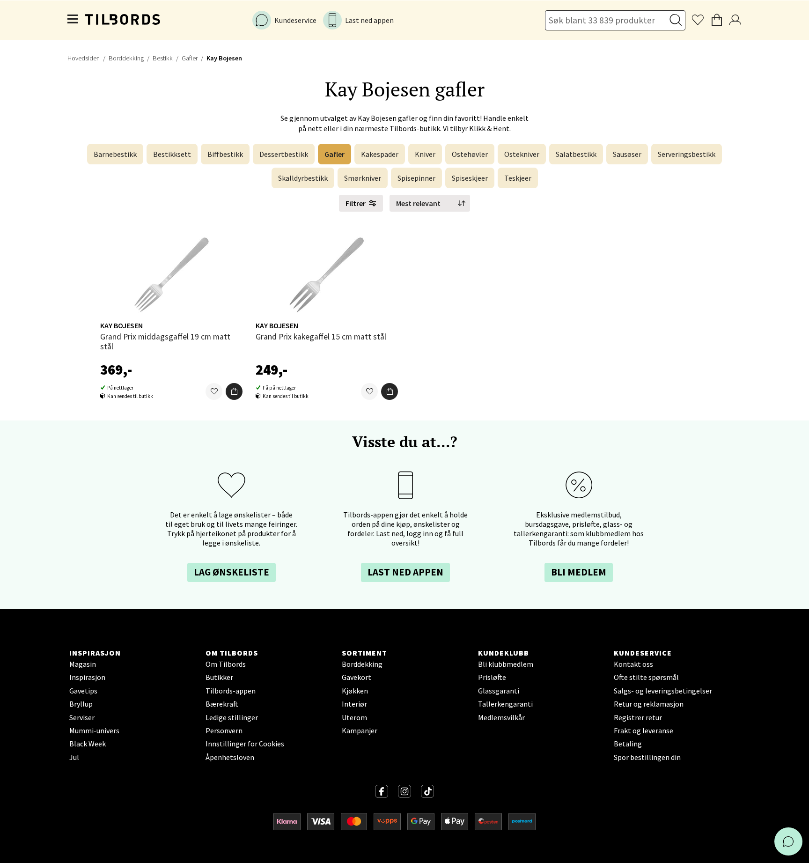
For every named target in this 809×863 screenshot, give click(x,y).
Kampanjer (359, 730)
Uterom (354, 717)
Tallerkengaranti (505, 703)
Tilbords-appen (231, 690)
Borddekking (126, 58)
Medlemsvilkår (501, 717)
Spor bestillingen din (647, 757)
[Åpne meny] (73, 20)
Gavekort (356, 677)
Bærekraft (222, 703)
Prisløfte (492, 677)
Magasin (82, 664)
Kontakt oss (633, 664)
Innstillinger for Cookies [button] (245, 743)
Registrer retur (638, 717)
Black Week (87, 743)
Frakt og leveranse (643, 730)
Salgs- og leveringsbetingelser (663, 690)
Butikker (219, 677)
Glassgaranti (498, 690)
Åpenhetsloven (230, 757)
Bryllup (81, 703)
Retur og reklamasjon (649, 703)
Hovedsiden (83, 58)
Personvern (224, 730)
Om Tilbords (226, 664)
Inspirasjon (87, 677)
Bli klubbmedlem (505, 664)
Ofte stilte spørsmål (646, 677)
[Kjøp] (234, 391)
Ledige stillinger (232, 717)
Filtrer (356, 203)
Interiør (354, 703)
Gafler (190, 58)
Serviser (82, 717)
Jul (74, 757)
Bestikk (163, 58)
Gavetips (83, 690)
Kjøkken (355, 690)
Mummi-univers (94, 730)
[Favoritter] (214, 391)
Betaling (628, 743)
